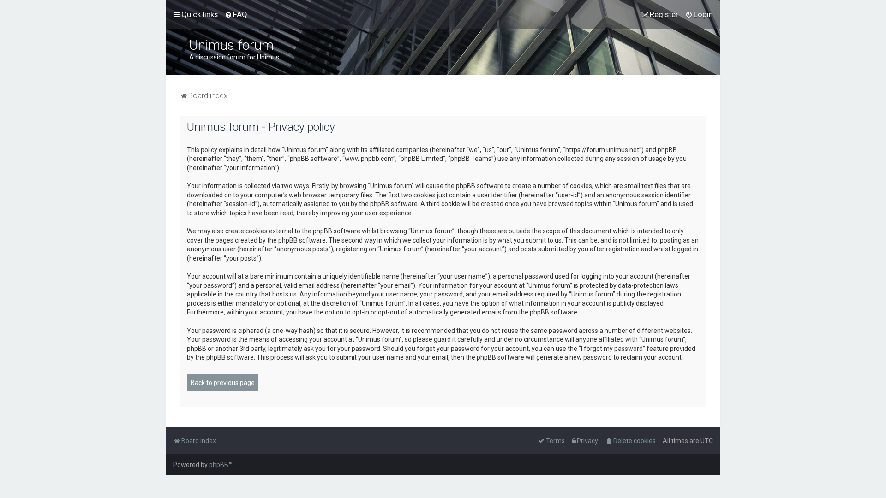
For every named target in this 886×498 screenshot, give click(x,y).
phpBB (218, 464)
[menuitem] (236, 14)
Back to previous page (223, 382)
